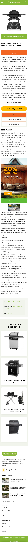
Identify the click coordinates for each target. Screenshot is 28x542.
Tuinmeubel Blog (6, 526)
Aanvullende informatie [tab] (14, 119)
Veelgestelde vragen (7, 529)
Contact (4, 531)
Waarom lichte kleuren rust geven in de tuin (18, 480)
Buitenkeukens (17, 306)
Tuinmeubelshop (6, 510)
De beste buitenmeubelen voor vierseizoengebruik (18, 487)
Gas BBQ (7, 308)
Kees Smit (4, 507)
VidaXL (3, 515)
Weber (10, 313)
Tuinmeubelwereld (6, 513)
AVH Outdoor (5, 505)
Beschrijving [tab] (14, 115)
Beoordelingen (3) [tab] (14, 124)
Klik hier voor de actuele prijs (14, 52)
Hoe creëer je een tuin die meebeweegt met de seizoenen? (18, 495)
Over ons (4, 523)
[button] (2, 2)
